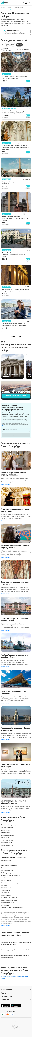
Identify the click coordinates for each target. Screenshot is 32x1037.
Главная (3, 7)
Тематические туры (7, 840)
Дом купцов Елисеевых (8, 868)
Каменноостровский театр (9, 900)
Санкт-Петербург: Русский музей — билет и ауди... (15, 765)
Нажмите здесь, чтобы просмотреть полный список (14, 977)
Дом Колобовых (6, 880)
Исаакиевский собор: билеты (8, 9)
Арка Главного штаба (7, 878)
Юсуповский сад (6, 890)
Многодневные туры (7, 845)
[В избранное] (29, 54)
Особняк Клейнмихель (8, 902)
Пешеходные (5, 837)
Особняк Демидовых (7, 873)
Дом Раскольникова (7, 870)
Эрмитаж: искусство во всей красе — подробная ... (15, 583)
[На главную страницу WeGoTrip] (4, 2)
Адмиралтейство (6, 863)
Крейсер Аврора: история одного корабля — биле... (14, 656)
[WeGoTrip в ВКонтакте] (16, 1021)
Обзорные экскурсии (7, 835)
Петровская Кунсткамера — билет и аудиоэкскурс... (15, 729)
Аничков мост (5, 893)
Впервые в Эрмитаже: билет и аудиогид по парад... (13, 474)
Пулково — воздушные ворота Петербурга (13, 692)
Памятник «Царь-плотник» (9, 898)
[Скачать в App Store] (5, 1006)
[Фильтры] (2, 44)
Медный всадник (6, 860)
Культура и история (7, 828)
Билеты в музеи (6, 830)
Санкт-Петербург (18, 7)
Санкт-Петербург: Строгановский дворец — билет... (14, 620)
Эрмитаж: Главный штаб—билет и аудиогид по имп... (15, 547)
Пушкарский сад (6, 888)
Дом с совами (5, 905)
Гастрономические (6, 842)
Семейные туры (5, 833)
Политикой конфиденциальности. (10, 425)
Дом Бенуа (4, 885)
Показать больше (5, 484)
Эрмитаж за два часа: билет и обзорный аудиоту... (13, 802)
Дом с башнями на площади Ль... (11, 883)
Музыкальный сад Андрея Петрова (12, 907)
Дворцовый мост (6, 895)
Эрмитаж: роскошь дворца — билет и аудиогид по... (15, 510)
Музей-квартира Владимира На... (11, 875)
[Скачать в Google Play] (16, 1006)
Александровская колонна (9, 865)
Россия (9, 7)
